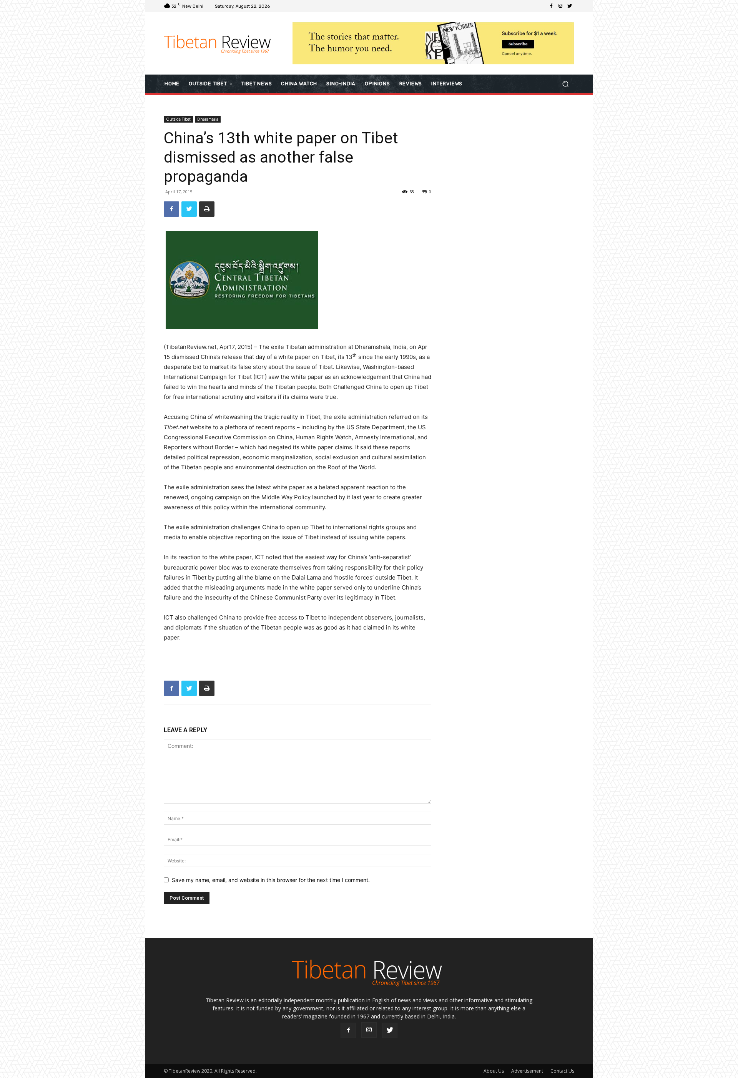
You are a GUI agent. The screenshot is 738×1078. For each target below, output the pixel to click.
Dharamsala (207, 119)
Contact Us (562, 1071)
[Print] (206, 209)
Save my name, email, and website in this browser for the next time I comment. (271, 880)
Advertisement (527, 1071)
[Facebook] (551, 6)
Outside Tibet (178, 119)
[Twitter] (569, 6)
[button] (565, 84)
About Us (494, 1071)
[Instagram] (560, 6)
